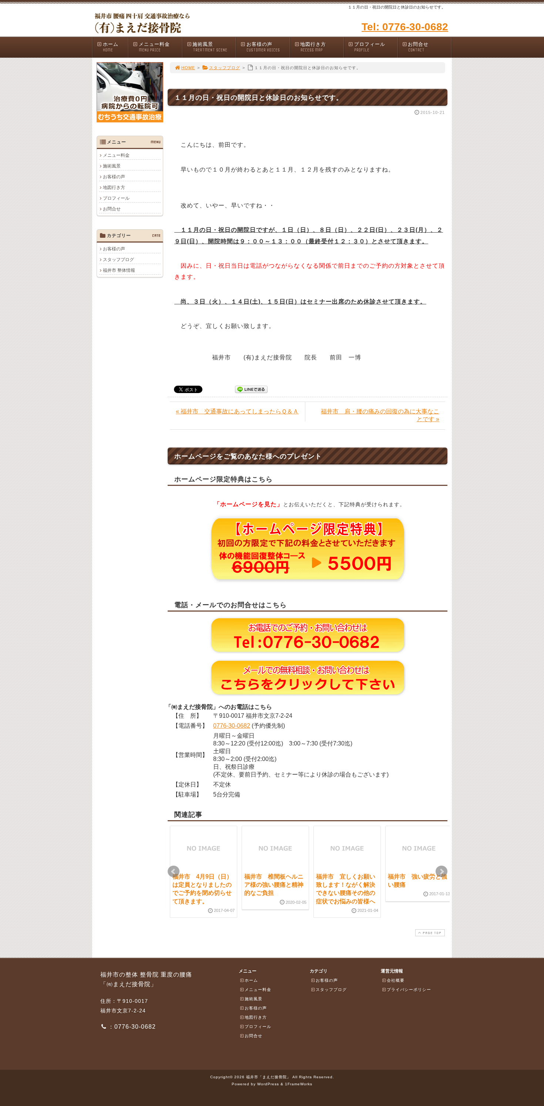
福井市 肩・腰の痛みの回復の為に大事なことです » (380, 415)
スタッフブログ (224, 67)
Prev (173, 871)
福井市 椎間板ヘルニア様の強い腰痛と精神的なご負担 (273, 884)
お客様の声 (263, 47)
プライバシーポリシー (409, 989)
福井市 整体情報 (119, 270)
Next (441, 871)
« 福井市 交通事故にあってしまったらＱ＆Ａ (237, 411)
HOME (188, 67)
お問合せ (418, 47)
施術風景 (209, 47)
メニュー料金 (154, 47)
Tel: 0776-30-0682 (405, 27)
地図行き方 (313, 47)
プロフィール (369, 47)
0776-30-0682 (231, 726)
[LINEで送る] (251, 389)
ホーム (110, 47)
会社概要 (395, 980)
